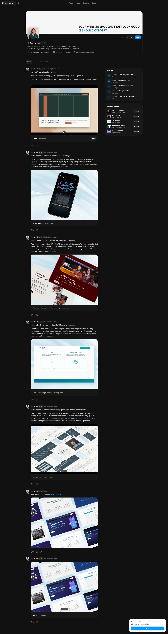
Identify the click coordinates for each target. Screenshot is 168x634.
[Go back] (19, 3)
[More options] (96, 69)
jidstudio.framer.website (85, 52)
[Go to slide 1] (63, 132)
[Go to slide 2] (64, 132)
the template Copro (127, 75)
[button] (27, 69)
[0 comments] (38, 145)
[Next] (94, 110)
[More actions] (122, 37)
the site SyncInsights (127, 96)
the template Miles (123, 91)
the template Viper (124, 80)
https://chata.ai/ (57, 494)
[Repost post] (41, 552)
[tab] (29, 62)
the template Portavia (125, 85)
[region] (64, 110)
